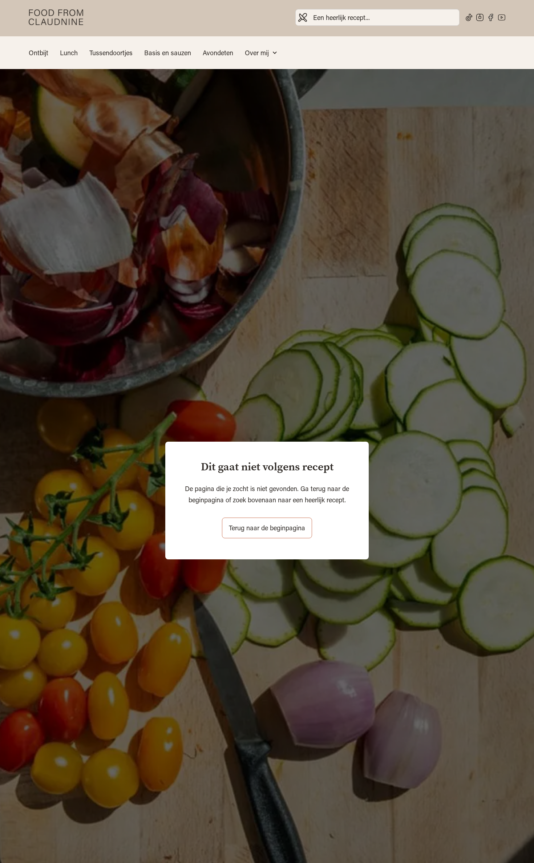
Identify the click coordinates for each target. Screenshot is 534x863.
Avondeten (218, 52)
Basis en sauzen (167, 52)
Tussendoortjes (111, 52)
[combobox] (377, 17)
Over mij (257, 52)
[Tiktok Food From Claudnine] (469, 17)
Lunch (69, 52)
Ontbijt (38, 52)
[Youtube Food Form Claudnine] (501, 17)
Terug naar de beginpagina (267, 527)
